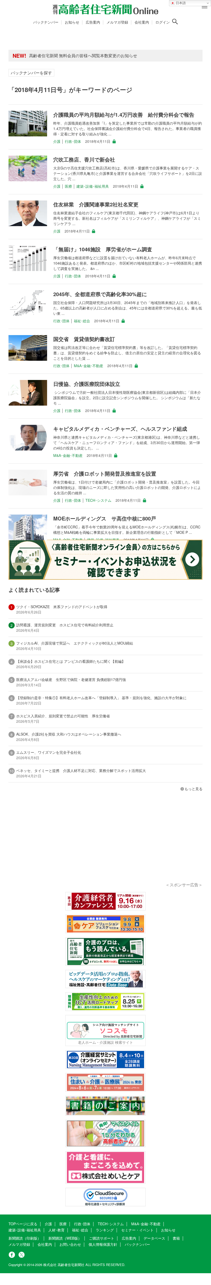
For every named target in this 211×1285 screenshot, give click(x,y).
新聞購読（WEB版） (65, 1238)
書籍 (176, 1238)
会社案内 (142, 22)
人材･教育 (56, 1229)
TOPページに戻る (22, 1223)
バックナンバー (45, 22)
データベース (154, 1238)
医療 (68, 186)
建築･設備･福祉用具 (92, 186)
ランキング (105, 1229)
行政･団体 (73, 141)
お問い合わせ (70, 1244)
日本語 (180, 3)
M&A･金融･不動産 (88, 365)
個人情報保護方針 (103, 1244)
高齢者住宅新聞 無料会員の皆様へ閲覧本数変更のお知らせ (83, 55)
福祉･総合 (82, 320)
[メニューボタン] (204, 6)
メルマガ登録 (117, 22)
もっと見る (193, 788)
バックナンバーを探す (31, 73)
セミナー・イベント (137, 1229)
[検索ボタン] (175, 21)
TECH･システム (98, 500)
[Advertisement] (105, 844)
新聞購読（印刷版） (24, 1238)
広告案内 (93, 22)
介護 (56, 141)
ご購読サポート (101, 1238)
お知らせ (72, 22)
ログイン (162, 22)
